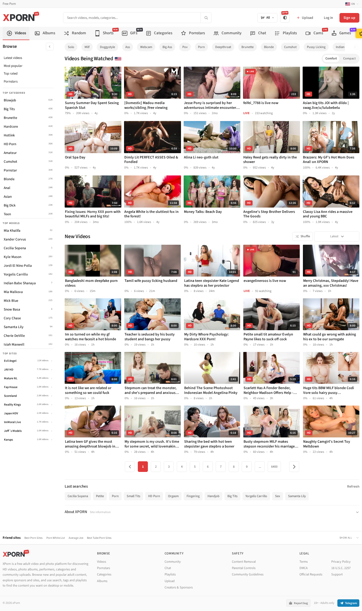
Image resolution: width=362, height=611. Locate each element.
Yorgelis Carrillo (256, 496)
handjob (213, 496)
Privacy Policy (341, 561)
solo (71, 47)
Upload (170, 581)
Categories (104, 574)
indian (340, 47)
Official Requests (310, 574)
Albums (102, 581)
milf (87, 47)
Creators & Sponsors (179, 587)
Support (337, 574)
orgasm (173, 496)
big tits (232, 496)
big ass (167, 47)
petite (100, 496)
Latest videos (13, 57)
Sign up (349, 17)
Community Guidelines (247, 574)
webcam (146, 47)
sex (277, 496)
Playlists (170, 574)
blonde (269, 47)
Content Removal (244, 561)
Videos (101, 561)
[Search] (206, 17)
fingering (193, 496)
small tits (133, 496)
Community (173, 561)
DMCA (303, 568)
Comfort (331, 58)
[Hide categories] (50, 46)
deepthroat (223, 47)
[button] (356, 47)
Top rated (10, 73)
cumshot (290, 47)
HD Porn (154, 496)
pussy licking (316, 47)
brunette (247, 47)
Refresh (353, 486)
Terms (303, 561)
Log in (328, 17)
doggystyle (107, 47)
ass (127, 47)
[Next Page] (294, 466)
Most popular (13, 65)
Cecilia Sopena (78, 496)
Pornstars (10, 81)
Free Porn (9, 4)
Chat (168, 568)
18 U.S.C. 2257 (341, 568)
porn (201, 47)
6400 (274, 466)
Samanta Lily (297, 496)
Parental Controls (243, 568)
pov (185, 47)
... (260, 466)
